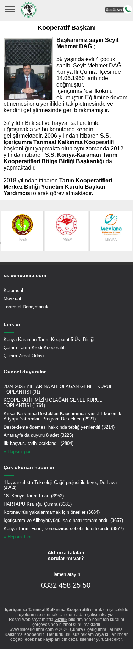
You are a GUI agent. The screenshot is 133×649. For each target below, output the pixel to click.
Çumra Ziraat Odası (24, 355)
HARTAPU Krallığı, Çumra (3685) (38, 504)
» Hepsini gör (17, 451)
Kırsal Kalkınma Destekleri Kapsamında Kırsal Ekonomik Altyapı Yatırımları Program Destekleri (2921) (62, 416)
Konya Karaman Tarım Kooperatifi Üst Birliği (49, 339)
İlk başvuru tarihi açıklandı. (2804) (38, 443)
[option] (22, 231)
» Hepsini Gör (18, 536)
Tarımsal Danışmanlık (26, 306)
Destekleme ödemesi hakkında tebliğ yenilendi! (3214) (59, 427)
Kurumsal (13, 290)
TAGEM (66, 239)
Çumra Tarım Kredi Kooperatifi (35, 347)
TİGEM (22, 239)
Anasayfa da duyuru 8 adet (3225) (38, 435)
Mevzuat (12, 298)
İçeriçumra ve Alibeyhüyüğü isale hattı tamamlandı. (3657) (63, 520)
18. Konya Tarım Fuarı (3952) (34, 496)
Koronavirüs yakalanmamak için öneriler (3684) (52, 512)
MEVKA (111, 239)
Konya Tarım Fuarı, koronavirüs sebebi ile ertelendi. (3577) (64, 528)
